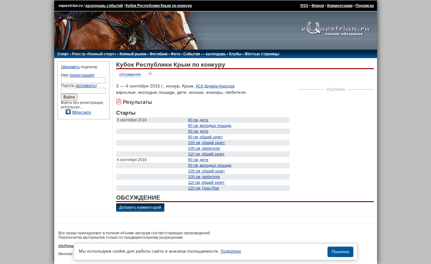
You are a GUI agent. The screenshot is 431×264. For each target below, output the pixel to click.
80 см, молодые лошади (209, 125)
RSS (304, 5)
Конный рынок (133, 54)
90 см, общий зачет (205, 137)
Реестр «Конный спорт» (94, 54)
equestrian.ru (71, 5)
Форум (317, 5)
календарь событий (104, 5)
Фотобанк (159, 54)
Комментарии (339, 5)
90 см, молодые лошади (209, 165)
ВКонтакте (81, 112)
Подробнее (231, 251)
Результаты (137, 102)
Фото (175, 54)
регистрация (82, 75)
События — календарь (204, 54)
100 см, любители (204, 148)
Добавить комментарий (140, 207)
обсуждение (130, 74)
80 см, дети (198, 120)
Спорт (63, 54)
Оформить (70, 67)
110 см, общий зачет (206, 154)
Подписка (365, 5)
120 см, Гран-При (203, 188)
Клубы (235, 54)
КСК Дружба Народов (215, 86)
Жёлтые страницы (262, 54)
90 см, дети (198, 131)
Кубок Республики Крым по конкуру (159, 5)
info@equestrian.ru (72, 246)
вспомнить (86, 85)
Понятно (340, 251)
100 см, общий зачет (206, 143)
